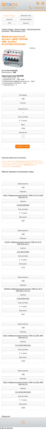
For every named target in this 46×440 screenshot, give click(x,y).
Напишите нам (26, 15)
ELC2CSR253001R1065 (23, 345)
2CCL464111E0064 (23, 252)
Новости (26, 23)
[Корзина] (37, 3)
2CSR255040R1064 (23, 205)
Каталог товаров (9, 16)
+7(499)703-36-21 (39, 8)
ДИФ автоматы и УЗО (17, 31)
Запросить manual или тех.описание (14, 157)
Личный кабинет (26, 19)
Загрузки (9, 19)
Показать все (6, 416)
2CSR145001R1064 (23, 298)
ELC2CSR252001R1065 (23, 392)
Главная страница (8, 29)
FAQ (9, 23)
